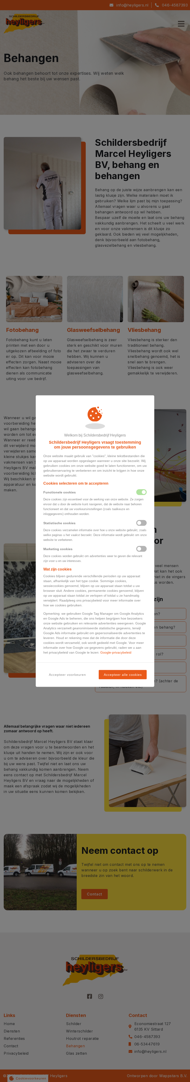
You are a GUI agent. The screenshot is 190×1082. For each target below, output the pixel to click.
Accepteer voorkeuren (67, 675)
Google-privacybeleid (115, 652)
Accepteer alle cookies (123, 675)
